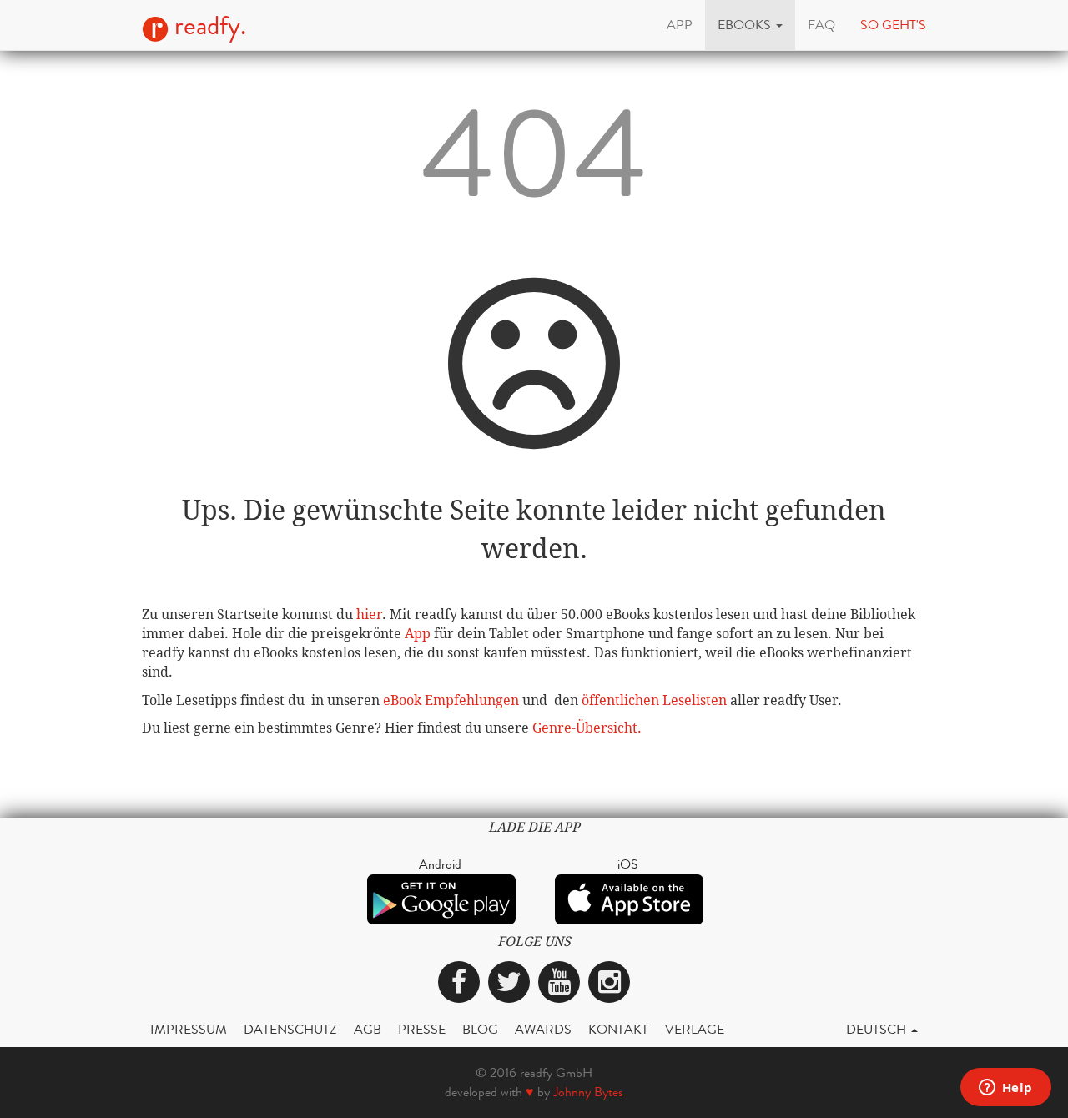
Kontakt (618, 1029)
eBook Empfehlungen (451, 700)
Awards (543, 1029)
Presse (422, 1029)
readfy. (207, 26)
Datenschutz (290, 1029)
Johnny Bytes (588, 1091)
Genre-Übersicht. (587, 728)
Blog (480, 1029)
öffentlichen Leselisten (654, 700)
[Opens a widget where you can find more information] (1005, 1089)
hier (369, 614)
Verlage (694, 1029)
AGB (367, 1029)
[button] (750, 25)
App (418, 633)
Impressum (188, 1029)
